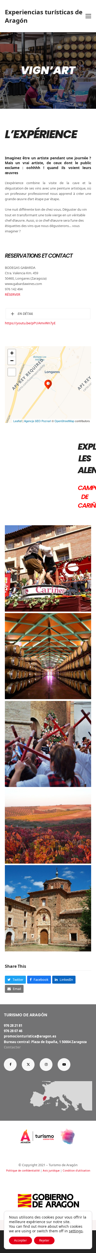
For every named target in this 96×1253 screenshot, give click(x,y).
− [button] (12, 360)
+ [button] (12, 353)
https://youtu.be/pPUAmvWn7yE (30, 323)
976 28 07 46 (13, 1031)
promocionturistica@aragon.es (30, 1036)
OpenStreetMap (64, 421)
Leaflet (17, 421)
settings (76, 1231)
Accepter (20, 1240)
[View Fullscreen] (12, 372)
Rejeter (44, 1240)
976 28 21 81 (13, 1025)
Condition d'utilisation (76, 1170)
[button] (88, 16)
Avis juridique (51, 1170)
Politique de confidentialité (23, 1170)
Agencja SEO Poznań (37, 421)
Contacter (12, 1047)
